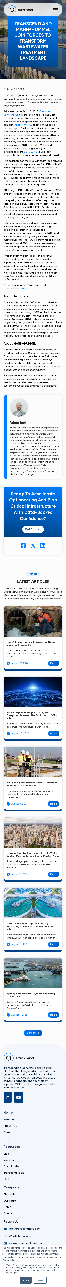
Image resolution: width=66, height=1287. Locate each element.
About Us (9, 1194)
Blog (6, 1153)
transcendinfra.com (15, 288)
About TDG (11, 1125)
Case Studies (12, 1166)
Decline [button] (40, 1280)
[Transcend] (18, 1058)
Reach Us (11, 1221)
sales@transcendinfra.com (25, 1243)
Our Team (10, 1200)
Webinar (9, 1160)
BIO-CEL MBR (31, 151)
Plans (7, 1132)
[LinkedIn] (8, 1097)
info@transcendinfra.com (24, 1228)
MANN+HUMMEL (23, 124)
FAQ (6, 1179)
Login (7, 1138)
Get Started (33, 529)
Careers (9, 1207)
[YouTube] (18, 1097)
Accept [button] (26, 1280)
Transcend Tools (14, 1172)
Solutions (9, 1119)
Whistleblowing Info (21, 1236)
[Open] (55, 9)
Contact (9, 1213)
